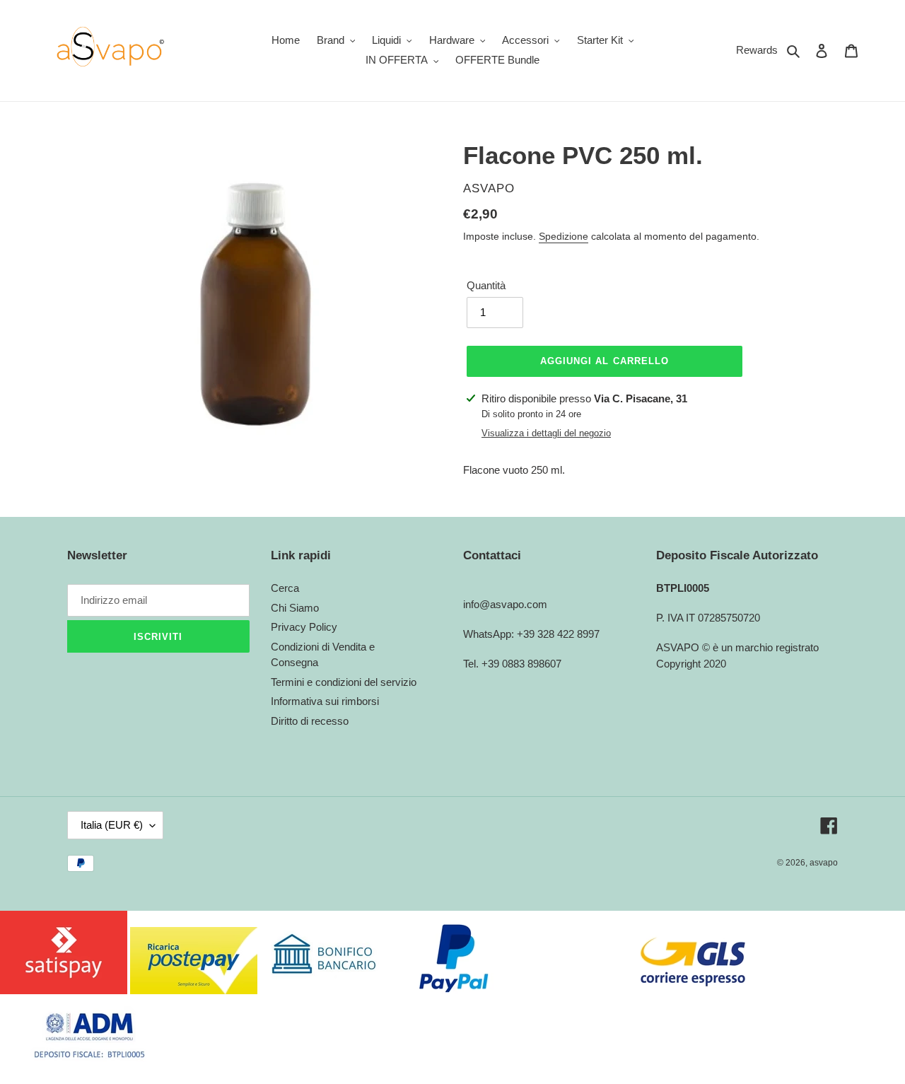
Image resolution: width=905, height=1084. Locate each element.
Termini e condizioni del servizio (343, 682)
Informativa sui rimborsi (325, 701)
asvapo (824, 863)
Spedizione (563, 236)
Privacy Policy (304, 627)
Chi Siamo (295, 608)
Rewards (757, 50)
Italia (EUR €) (112, 825)
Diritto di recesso (310, 721)
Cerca (285, 588)
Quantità (486, 285)
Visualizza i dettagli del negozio (546, 433)
